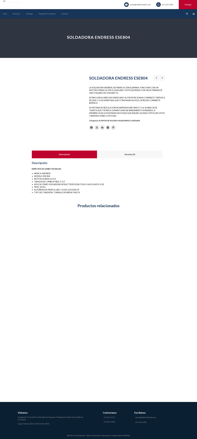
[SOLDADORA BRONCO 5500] (115, 299)
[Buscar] (187, 13)
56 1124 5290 (167, 5)
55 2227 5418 (109, 422)
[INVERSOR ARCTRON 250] (47, 299)
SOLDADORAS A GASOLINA (128, 121)
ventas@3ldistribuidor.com (140, 5)
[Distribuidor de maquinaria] (13, 4)
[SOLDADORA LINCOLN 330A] (81, 299)
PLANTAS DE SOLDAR (108, 121)
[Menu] (193, 13)
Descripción (64, 154)
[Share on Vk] (108, 127)
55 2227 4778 (109, 417)
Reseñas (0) (130, 154)
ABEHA (127, 435)
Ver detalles (36, 216)
